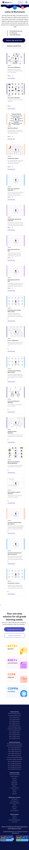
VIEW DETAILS (11, 78)
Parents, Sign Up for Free (14, 40)
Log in (20, 2)
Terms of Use (6, 826)
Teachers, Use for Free (14, 46)
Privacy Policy (14, 826)
